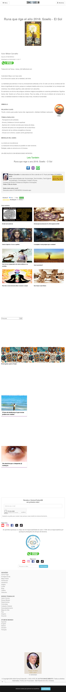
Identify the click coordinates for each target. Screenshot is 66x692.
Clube (3, 586)
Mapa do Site (5, 610)
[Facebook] (12, 525)
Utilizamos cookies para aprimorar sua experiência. (28, 688)
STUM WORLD (10, 57)
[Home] (33, 542)
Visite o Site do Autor (10, 184)
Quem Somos (5, 598)
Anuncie (3, 616)
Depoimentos (5, 602)
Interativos (4, 582)
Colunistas (4, 604)
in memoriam (33, 675)
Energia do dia (5, 577)
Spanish (3, 622)
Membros (61, 3)
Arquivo (3, 614)
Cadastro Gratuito (6, 606)
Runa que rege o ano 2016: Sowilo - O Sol (33, 161)
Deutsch (3, 628)
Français (4, 630)
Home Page (5, 575)
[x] (16, 525)
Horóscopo (4, 580)
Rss (2, 612)
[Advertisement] (33, 303)
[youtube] (2, 525)
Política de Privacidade (27, 681)
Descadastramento (7, 608)
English (3, 624)
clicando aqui (27, 190)
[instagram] (7, 525)
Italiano (3, 626)
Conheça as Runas (9, 182)
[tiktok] (21, 525)
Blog (2, 588)
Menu (6, 3)
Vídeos (3, 590)
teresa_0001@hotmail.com (24, 69)
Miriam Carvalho (12, 53)
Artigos (3, 584)
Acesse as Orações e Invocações (26, 182)
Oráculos (4, 592)
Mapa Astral (5, 579)
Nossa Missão (5, 600)
